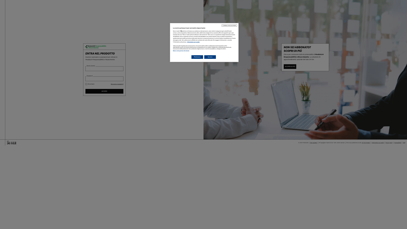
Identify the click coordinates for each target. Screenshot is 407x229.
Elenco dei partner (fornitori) (181, 50)
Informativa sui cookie (193, 42)
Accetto (210, 57)
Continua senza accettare (229, 25)
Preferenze (197, 57)
